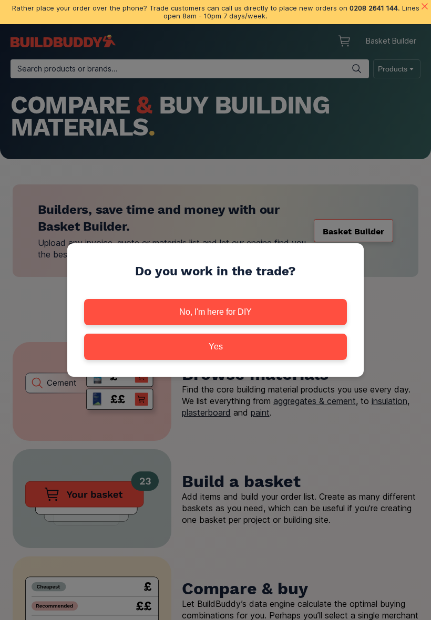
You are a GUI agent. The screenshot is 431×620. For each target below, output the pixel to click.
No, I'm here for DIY (215, 311)
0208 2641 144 (374, 8)
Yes (216, 346)
